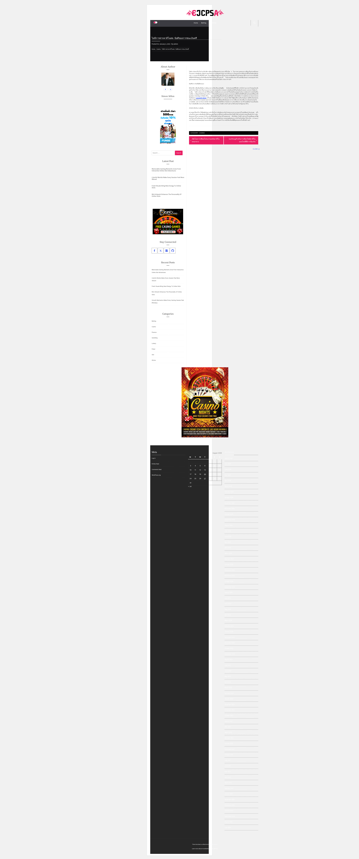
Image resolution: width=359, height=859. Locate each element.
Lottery (154, 343)
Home (196, 23)
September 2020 (230, 816)
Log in (153, 458)
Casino (202, 133)
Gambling (213, 23)
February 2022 (229, 738)
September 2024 (230, 587)
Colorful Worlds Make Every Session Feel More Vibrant (168, 178)
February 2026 (229, 492)
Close (255, 149)
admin (176, 44)
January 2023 (229, 699)
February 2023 (229, 693)
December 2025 (230, 503)
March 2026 (228, 486)
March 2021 (228, 783)
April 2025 (228, 547)
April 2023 (228, 682)
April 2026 (228, 480)
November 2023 (230, 643)
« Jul (189, 486)
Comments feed (156, 469)
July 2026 (228, 464)
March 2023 (228, 687)
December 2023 (230, 637)
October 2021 (229, 755)
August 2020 (229, 822)
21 (210, 474)
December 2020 (230, 799)
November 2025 (230, 508)
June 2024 (228, 603)
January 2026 (229, 497)
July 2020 (228, 827)
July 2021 (228, 760)
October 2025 (229, 514)
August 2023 (229, 659)
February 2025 (229, 559)
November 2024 (230, 575)
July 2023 (228, 665)
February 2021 (229, 788)
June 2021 (228, 766)
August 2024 (229, 592)
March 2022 (228, 732)
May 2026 (228, 475)
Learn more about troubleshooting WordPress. (205, 848)
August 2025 (229, 525)
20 (205, 474)
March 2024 (228, 620)
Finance (154, 332)
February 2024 (229, 626)
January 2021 (229, 794)
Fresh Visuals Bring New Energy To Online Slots (166, 187)
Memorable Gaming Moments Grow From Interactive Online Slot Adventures (166, 170)
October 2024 (229, 581)
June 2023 (228, 671)
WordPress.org (156, 475)
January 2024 (229, 631)
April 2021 (228, 777)
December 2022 (229, 704)
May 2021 (228, 771)
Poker (153, 349)
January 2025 (229, 564)
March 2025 (228, 553)
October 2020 (229, 810)
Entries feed (155, 464)
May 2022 (228, 727)
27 (205, 478)
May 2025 (228, 542)
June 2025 (228, 536)
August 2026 (229, 458)
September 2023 (230, 654)
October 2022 (229, 715)
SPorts (154, 360)
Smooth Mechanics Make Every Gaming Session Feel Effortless (168, 301)
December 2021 (229, 749)
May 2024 (228, 609)
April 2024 (228, 615)
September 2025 (230, 520)
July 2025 (228, 531)
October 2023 (229, 648)
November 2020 (230, 805)
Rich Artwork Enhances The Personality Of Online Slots (166, 195)
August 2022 (228, 721)
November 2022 (230, 710)
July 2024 (228, 598)
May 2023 (228, 676)
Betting (203, 23)
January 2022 (229, 743)
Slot (153, 354)
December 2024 (230, 570)
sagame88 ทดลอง (201, 98)
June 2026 (228, 469)
